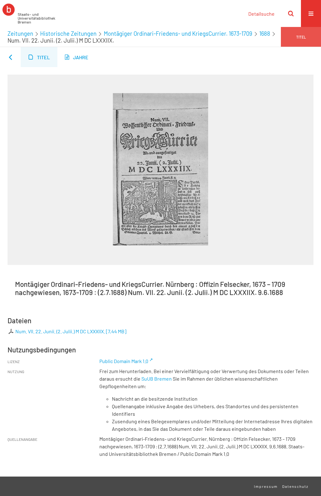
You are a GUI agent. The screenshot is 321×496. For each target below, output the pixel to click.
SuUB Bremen (156, 379)
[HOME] (29, 13)
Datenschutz (295, 486)
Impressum (266, 486)
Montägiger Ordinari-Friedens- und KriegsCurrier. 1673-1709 (178, 33)
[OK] (291, 13)
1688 (264, 33)
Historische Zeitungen (68, 33)
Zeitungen (20, 33)
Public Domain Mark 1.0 (123, 361)
